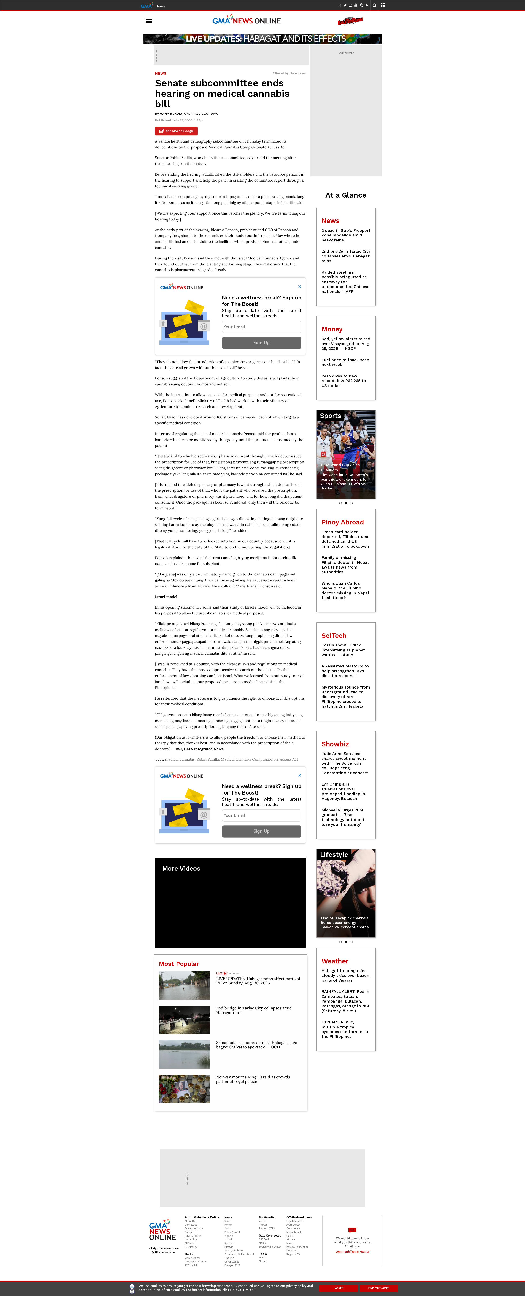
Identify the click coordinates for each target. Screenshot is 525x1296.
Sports (227, 1228)
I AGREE (339, 1288)
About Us (190, 1221)
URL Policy (191, 1239)
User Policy (191, 1247)
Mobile (262, 1243)
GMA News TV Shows (196, 1261)
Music (289, 1243)
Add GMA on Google (177, 131)
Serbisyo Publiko (233, 1250)
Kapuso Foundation (297, 1247)
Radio (289, 1236)
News (161, 6)
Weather (228, 1236)
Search (262, 1257)
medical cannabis (180, 759)
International (293, 1232)
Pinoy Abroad (232, 1232)
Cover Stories (231, 1261)
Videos (262, 1221)
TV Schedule (191, 1265)
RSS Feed (264, 1239)
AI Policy (189, 1243)
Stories (262, 1261)
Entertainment (294, 1221)
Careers (189, 1232)
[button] (340, 503)
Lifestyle (228, 1247)
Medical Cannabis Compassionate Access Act (259, 759)
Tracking (229, 1258)
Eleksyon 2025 (232, 1265)
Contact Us (191, 1224)
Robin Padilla (208, 759)
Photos (263, 1224)
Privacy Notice (193, 1236)
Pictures (290, 1239)
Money (228, 1224)
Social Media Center (270, 1246)
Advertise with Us (194, 1228)
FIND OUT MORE (378, 1288)
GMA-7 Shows (192, 1257)
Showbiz (229, 1243)
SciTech (228, 1239)
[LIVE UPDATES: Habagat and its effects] (262, 39)
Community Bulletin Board (239, 1254)
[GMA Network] (147, 5)
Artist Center (293, 1224)
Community (293, 1228)
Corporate (292, 1250)
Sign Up (261, 343)
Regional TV (293, 1254)
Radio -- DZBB (267, 1228)
